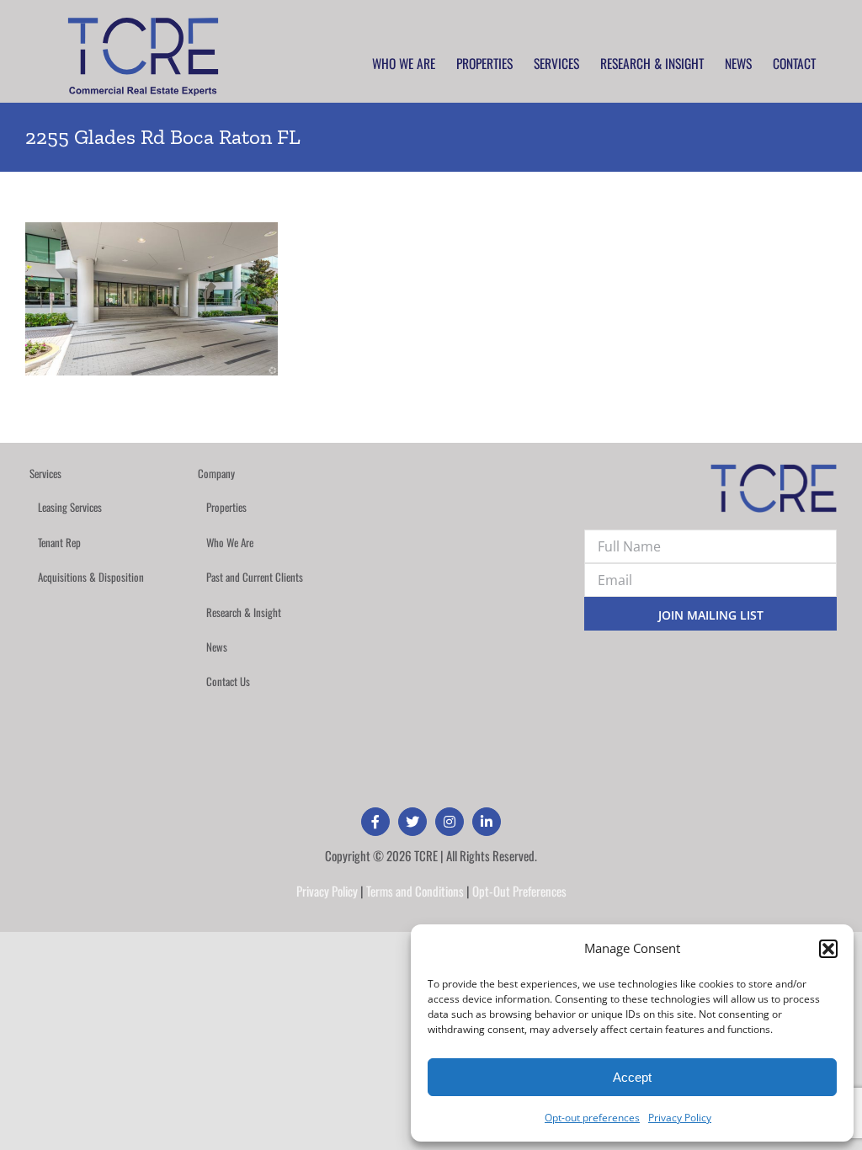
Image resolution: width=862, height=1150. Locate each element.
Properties (226, 506)
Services (45, 473)
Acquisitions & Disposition (91, 576)
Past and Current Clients (254, 576)
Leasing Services (70, 506)
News (216, 646)
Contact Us (228, 681)
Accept (632, 1077)
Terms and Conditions (415, 890)
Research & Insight (243, 612)
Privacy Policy (679, 1117)
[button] (828, 948)
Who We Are (229, 542)
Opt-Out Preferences (519, 890)
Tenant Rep (59, 542)
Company (216, 473)
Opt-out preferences (592, 1117)
